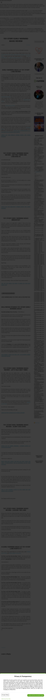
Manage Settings (5, 694)
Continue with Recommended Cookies (35, 695)
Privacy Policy (8, 698)
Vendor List (3, 698)
